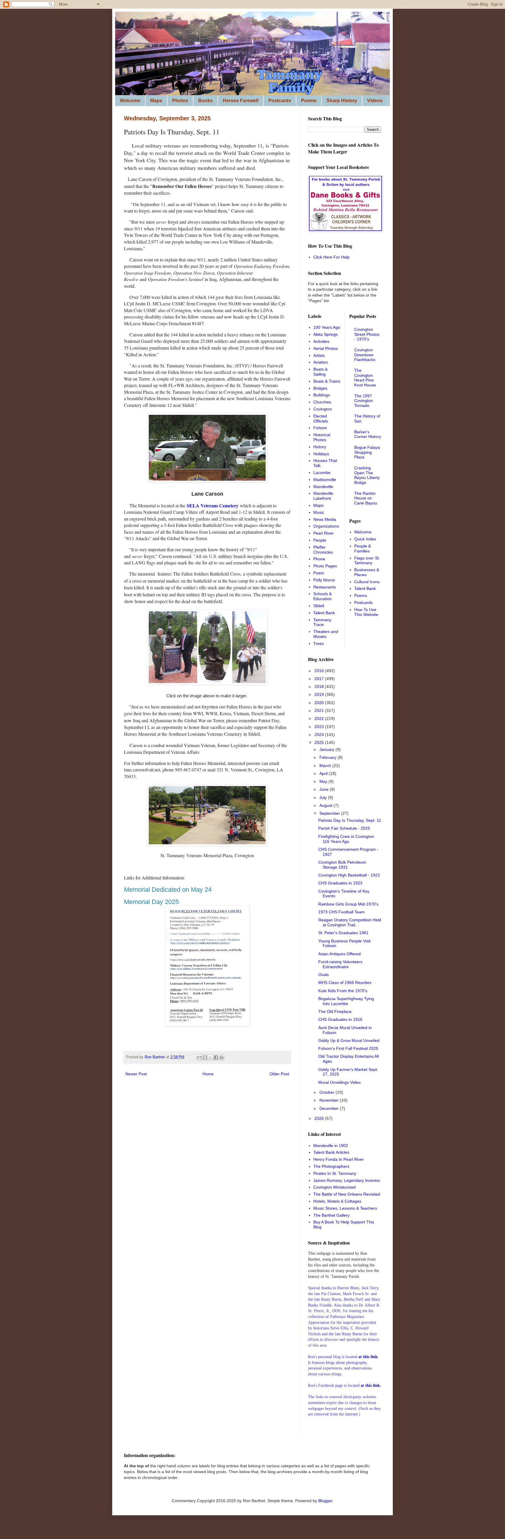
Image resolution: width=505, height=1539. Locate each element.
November (329, 1100)
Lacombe (322, 472)
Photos (180, 100)
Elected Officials (320, 418)
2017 (319, 678)
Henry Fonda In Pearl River (338, 1159)
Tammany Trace (322, 622)
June (324, 789)
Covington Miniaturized (334, 1187)
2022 (319, 718)
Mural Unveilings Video (339, 1082)
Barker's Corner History (367, 434)
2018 (319, 686)
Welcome (130, 100)
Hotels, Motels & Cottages (337, 1201)
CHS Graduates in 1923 (340, 883)
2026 (319, 1118)
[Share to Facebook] (216, 1057)
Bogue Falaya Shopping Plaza (367, 452)
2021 (319, 710)
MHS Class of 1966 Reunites (344, 982)
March (325, 765)
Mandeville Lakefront (323, 496)
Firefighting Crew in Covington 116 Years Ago (346, 839)
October (327, 1092)
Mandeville (323, 486)
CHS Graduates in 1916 (340, 1019)
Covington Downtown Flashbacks (364, 354)
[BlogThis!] (205, 1057)
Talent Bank (324, 612)
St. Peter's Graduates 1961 (343, 932)
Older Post (279, 1073)
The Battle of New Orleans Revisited (346, 1194)
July (323, 797)
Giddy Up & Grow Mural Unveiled (348, 1040)
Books (205, 100)
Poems (309, 100)
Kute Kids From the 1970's (342, 990)
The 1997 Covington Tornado (363, 400)
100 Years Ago (326, 327)
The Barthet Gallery (331, 1215)
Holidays (321, 453)
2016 (319, 670)
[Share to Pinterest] (221, 1057)
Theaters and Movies (325, 634)
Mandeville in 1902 (330, 1145)
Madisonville (324, 479)
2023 (319, 726)
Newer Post (136, 1073)
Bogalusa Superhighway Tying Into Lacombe (346, 1001)
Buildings (321, 395)
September (330, 813)
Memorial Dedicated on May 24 (168, 889)
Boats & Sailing (320, 371)
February (328, 757)
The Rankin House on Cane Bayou (365, 498)
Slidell (318, 605)
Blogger (325, 1500)
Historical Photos (321, 437)
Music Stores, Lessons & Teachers (345, 1208)
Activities (321, 341)
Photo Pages (325, 566)
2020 (319, 702)
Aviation (320, 362)
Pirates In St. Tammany (334, 1173)
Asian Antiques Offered (339, 953)
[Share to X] (210, 1057)
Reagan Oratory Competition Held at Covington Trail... (349, 922)
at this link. (371, 1385)
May (323, 781)
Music (318, 512)
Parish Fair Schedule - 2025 (344, 828)
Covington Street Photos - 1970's (366, 334)
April (324, 773)
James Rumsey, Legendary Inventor (346, 1180)
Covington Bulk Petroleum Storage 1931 (342, 864)
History (319, 446)
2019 (319, 694)
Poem (318, 573)
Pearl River (323, 533)
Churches (322, 402)
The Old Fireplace (335, 1011)
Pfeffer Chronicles (323, 549)
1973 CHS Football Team (341, 912)
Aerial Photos (325, 348)
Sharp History (341, 100)
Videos (375, 100)
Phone (319, 559)
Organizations (326, 526)
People (319, 540)
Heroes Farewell (240, 100)
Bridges (320, 388)
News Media (324, 519)
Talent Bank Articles (331, 1152)
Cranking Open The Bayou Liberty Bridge (367, 475)
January (327, 749)
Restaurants (324, 587)
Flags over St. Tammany (367, 560)
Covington (322, 409)
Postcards (279, 100)
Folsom (320, 427)
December (329, 1108)
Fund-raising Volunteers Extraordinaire (340, 964)
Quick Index (365, 539)
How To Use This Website (366, 612)
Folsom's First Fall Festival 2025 (348, 1048)
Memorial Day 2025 (151, 901)
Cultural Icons (367, 581)
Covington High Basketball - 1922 (349, 875)
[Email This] (199, 1057)
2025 (319, 742)
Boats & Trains (326, 381)
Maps (156, 100)
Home (208, 1073)
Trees (318, 643)
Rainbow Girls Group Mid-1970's (348, 904)
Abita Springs (325, 334)
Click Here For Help (331, 257)
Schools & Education (322, 596)
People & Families (362, 548)
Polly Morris (324, 580)
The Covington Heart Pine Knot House (365, 377)
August (326, 805)
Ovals (323, 974)
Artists (319, 355)
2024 (319, 734)
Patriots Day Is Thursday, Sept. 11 (349, 820)
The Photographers (331, 1166)
